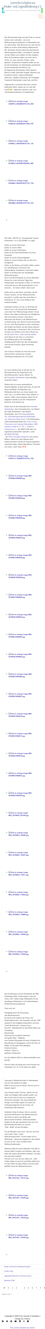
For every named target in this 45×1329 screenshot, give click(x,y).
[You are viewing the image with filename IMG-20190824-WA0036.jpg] (24, 524)
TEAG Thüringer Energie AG (18, 437)
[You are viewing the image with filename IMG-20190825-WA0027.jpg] (24, 782)
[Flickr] (28, 1321)
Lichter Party (8, 1271)
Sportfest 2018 (9, 1280)
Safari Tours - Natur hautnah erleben (23, 334)
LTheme (27, 1319)
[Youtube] (16, 1321)
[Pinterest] (11, 1321)
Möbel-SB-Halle (12, 434)
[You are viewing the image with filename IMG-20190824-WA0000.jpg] (24, 484)
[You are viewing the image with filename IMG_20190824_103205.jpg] (24, 841)
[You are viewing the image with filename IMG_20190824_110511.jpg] (24, 881)
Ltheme (32, 1328)
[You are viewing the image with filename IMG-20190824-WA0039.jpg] (24, 583)
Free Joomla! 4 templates (29, 1316)
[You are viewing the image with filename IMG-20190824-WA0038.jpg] (24, 564)
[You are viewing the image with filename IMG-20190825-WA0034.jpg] (24, 802)
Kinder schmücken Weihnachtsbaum (17, 1267)
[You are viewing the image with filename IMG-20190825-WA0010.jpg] (24, 722)
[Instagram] (24, 1321)
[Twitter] (7, 1321)
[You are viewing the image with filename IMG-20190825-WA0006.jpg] (24, 683)
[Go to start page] (4, 1288)
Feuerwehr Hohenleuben (16, 377)
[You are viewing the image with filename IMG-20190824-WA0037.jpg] (24, 544)
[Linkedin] (20, 1321)
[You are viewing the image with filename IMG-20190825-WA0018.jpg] (24, 762)
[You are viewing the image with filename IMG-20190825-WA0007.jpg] (24, 702)
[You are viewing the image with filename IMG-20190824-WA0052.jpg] (24, 623)
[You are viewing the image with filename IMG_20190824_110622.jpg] (24, 901)
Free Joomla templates (18, 1328)
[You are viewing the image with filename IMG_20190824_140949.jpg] (24, 940)
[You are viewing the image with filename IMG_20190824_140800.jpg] (24, 921)
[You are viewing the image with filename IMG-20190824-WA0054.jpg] (24, 643)
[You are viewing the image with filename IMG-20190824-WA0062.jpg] (24, 663)
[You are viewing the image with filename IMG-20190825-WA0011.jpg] (24, 742)
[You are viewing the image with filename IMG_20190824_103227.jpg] (24, 861)
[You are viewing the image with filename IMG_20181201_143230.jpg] (24, 1204)
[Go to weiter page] (40, 1288)
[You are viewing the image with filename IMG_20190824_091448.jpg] (24, 821)
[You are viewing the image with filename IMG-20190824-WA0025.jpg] (24, 504)
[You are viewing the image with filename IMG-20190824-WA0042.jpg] (24, 603)
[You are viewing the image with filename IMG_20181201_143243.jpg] (24, 1224)
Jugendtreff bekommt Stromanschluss (18, 1276)
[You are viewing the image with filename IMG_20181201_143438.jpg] (24, 1244)
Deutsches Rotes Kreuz (16, 419)
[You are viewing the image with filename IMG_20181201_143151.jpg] (24, 1184)
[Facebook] (3, 1321)
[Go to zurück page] (8, 1288)
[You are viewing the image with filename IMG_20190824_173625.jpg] (24, 960)
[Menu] (40, 16)
